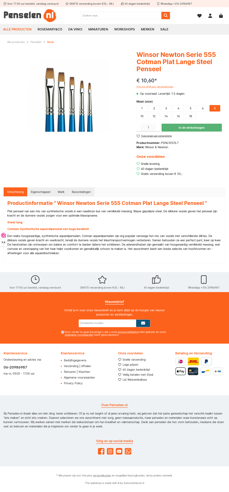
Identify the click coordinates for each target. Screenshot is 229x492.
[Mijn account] (210, 15)
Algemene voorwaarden (79, 377)
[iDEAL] (180, 361)
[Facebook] (101, 451)
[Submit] (143, 323)
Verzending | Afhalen (77, 366)
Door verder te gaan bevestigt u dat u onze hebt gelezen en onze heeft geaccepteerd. (115, 333)
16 (178, 116)
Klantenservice (72, 353)
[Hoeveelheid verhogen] (158, 128)
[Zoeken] (165, 15)
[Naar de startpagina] (30, 15)
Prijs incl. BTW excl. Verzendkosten (155, 86)
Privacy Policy (73, 383)
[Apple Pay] (180, 371)
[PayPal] (206, 361)
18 (190, 116)
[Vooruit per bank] (218, 371)
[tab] (15, 191)
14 (166, 116)
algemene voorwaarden (79, 334)
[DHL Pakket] (193, 361)
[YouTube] (119, 451)
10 (141, 116)
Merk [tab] (61, 192)
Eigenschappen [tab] (41, 192)
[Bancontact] (205, 371)
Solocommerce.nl (134, 482)
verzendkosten (102, 475)
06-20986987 (15, 367)
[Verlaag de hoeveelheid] (139, 128)
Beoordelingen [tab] (81, 192)
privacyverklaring (128, 331)
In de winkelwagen (192, 127)
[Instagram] (110, 451)
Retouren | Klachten (77, 372)
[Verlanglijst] (199, 15)
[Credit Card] (193, 371)
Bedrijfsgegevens (75, 360)
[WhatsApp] (128, 451)
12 (154, 116)
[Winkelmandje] (220, 15)
